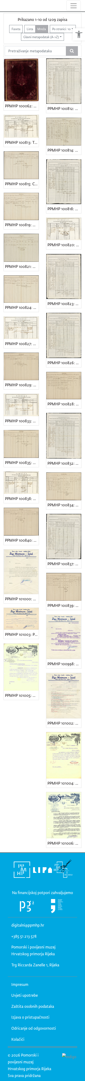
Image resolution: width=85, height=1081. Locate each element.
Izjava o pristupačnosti (30, 1017)
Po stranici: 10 (61, 29)
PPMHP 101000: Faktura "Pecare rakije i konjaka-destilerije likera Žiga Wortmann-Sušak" (22, 598)
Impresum (19, 984)
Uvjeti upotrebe (24, 995)
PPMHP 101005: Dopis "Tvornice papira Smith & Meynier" (22, 695)
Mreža (41, 29)
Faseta (16, 29)
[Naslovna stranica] (4, 5)
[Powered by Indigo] (69, 1056)
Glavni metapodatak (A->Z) (41, 37)
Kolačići (17, 1039)
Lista (30, 29)
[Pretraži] (72, 51)
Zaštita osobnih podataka (32, 1006)
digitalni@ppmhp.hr (27, 925)
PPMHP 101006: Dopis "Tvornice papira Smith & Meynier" (64, 843)
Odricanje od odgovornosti (33, 1028)
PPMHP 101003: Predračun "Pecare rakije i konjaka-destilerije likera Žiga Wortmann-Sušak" (22, 634)
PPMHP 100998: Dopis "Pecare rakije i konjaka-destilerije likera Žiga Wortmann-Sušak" (64, 663)
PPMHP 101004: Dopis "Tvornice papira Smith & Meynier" (64, 783)
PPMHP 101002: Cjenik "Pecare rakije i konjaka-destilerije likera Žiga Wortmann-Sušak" (64, 723)
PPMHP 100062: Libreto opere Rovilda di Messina (22, 106)
